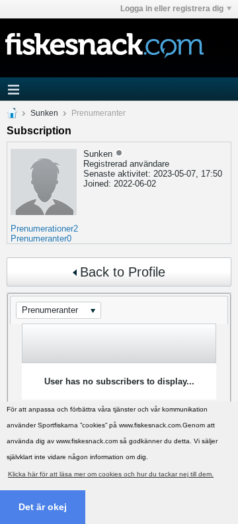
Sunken (44, 113)
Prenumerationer (42, 229)
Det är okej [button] (43, 507)
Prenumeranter (39, 238)
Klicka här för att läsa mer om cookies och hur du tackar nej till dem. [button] (111, 474)
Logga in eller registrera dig (171, 8)
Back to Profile (122, 272)
